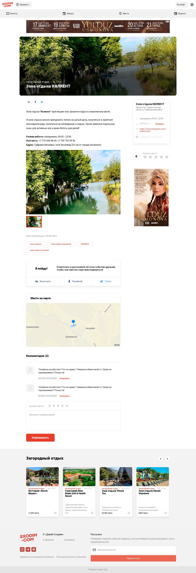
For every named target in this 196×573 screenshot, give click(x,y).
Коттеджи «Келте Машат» (38, 492)
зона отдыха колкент (39, 250)
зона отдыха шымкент (61, 244)
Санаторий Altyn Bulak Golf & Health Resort (75, 493)
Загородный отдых (37, 82)
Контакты (69, 539)
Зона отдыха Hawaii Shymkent (149, 492)
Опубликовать (40, 437)
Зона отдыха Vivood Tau (113, 492)
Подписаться (133, 558)
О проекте (48, 539)
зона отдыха (35, 244)
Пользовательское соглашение (71, 557)
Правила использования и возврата (37, 557)
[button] (160, 458)
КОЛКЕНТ (85, 244)
